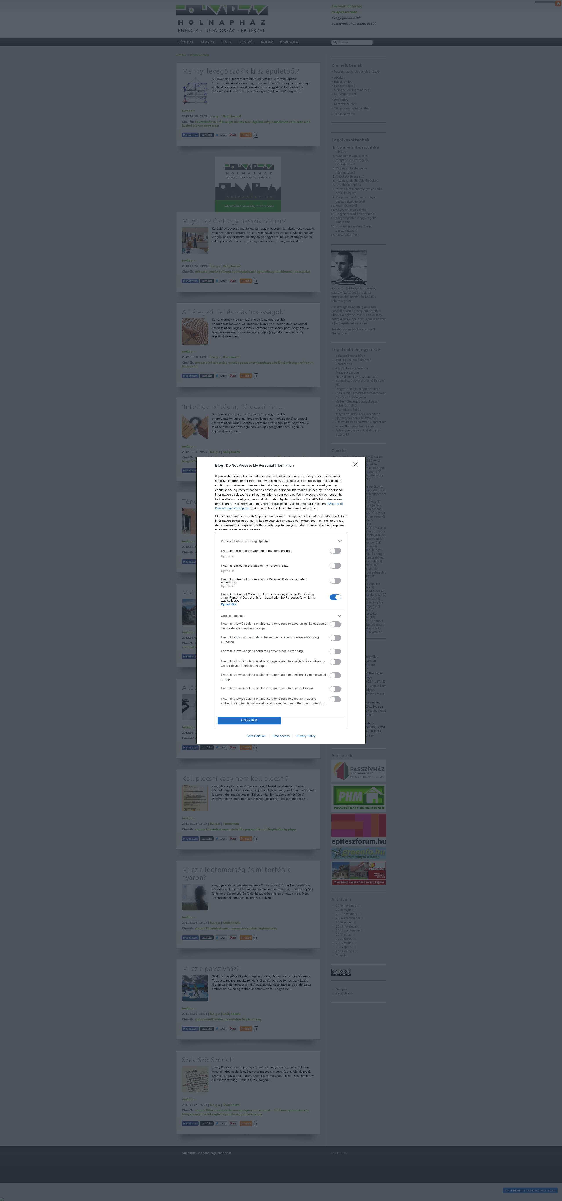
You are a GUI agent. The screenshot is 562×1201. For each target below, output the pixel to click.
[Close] (357, 466)
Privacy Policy (305, 736)
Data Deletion (256, 736)
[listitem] (281, 541)
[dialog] (281, 600)
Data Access (281, 736)
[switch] (335, 551)
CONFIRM (249, 720)
